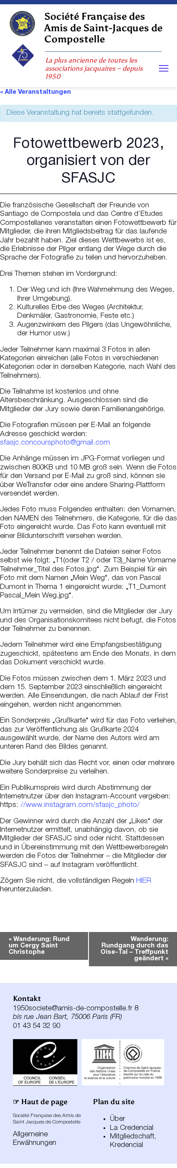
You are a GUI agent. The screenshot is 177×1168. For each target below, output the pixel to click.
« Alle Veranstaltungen (35, 92)
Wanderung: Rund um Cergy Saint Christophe (39, 945)
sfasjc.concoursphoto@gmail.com (55, 442)
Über (117, 1119)
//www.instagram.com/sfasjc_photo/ (80, 805)
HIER (143, 881)
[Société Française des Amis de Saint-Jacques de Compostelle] (22, 23)
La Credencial (131, 1128)
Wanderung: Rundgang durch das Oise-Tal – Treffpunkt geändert (134, 949)
